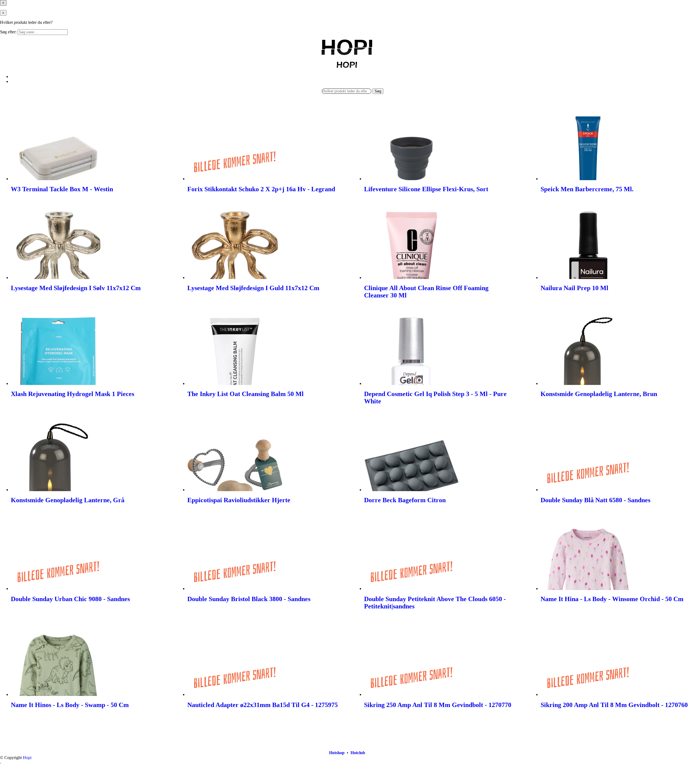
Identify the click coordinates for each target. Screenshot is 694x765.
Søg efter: (8, 32)
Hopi (27, 757)
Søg (378, 91)
